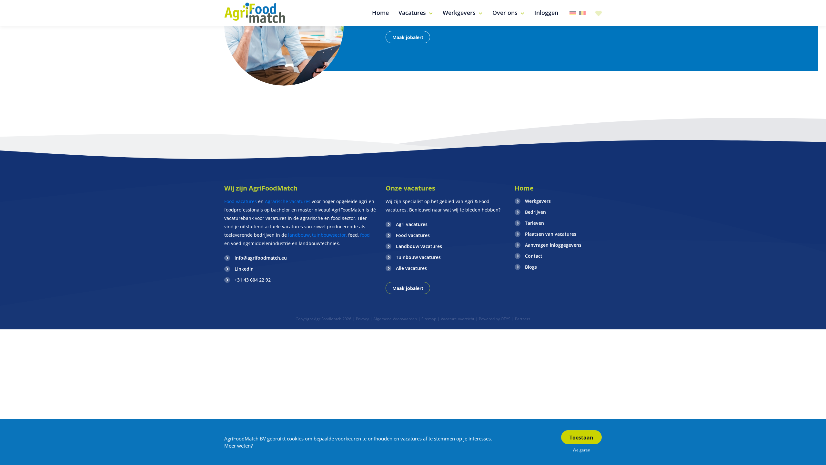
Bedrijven (535, 212)
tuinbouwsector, (329, 235)
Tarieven (534, 223)
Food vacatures (240, 201)
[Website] (255, 13)
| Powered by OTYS (493, 319)
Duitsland (572, 13)
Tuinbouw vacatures (418, 257)
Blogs (531, 267)
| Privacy (361, 319)
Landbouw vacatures (419, 246)
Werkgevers (538, 201)
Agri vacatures (412, 224)
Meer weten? (238, 445)
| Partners (521, 319)
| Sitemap (427, 319)
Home (524, 188)
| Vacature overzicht (456, 319)
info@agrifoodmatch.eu (261, 258)
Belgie (582, 13)
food (365, 235)
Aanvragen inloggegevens (553, 245)
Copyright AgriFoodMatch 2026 (323, 319)
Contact (533, 256)
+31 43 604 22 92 (253, 280)
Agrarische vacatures (288, 201)
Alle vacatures (411, 268)
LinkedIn (244, 269)
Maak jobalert (407, 37)
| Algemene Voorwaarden (393, 319)
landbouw (299, 235)
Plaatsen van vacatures (550, 234)
